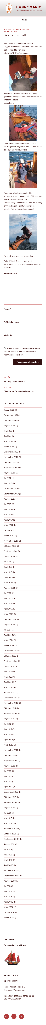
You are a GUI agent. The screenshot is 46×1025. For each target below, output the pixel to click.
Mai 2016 (8, 572)
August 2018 (9, 473)
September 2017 (11, 494)
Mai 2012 (8, 734)
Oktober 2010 (10, 797)
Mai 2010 (8, 818)
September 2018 (11, 467)
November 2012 (11, 703)
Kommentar (10, 273)
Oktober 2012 (10, 708)
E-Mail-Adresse (12, 322)
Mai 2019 (8, 431)
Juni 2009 (8, 855)
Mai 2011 (8, 781)
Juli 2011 (7, 771)
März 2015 (8, 614)
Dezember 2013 (11, 651)
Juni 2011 (8, 776)
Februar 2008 (10, 912)
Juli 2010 (8, 813)
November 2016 (11, 541)
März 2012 (8, 745)
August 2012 (9, 719)
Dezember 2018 (11, 452)
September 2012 (11, 713)
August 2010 (9, 808)
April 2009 (8, 865)
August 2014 (9, 624)
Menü (24, 20)
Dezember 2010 (11, 792)
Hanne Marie (28, 7)
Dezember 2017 (11, 488)
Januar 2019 (9, 447)
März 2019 (8, 441)
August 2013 (9, 666)
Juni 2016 (8, 567)
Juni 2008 (8, 891)
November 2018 (11, 457)
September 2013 (11, 661)
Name (7, 309)
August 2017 (9, 499)
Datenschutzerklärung (15, 945)
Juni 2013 (8, 672)
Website (8, 335)
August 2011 (9, 766)
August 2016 (9, 556)
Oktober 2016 (10, 546)
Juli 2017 (7, 504)
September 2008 (11, 876)
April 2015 (8, 609)
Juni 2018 (8, 483)
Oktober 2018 (10, 462)
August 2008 (10, 881)
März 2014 (8, 640)
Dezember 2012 (11, 698)
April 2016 (8, 577)
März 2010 (8, 823)
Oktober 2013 (10, 656)
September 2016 (11, 551)
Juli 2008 (8, 886)
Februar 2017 (9, 530)
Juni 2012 (8, 729)
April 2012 (8, 739)
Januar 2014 (9, 645)
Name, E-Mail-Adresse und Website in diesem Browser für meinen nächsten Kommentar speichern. (22, 351)
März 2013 (8, 687)
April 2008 (8, 902)
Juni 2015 (8, 598)
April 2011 (8, 787)
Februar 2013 (9, 692)
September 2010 (11, 802)
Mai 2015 (8, 603)
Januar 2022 (9, 410)
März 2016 (8, 583)
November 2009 (11, 829)
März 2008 (9, 907)
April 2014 (8, 635)
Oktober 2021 (10, 420)
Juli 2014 (8, 630)
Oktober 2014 (10, 619)
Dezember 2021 (11, 415)
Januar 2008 (9, 917)
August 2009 (10, 844)
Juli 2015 (8, 593)
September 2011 (11, 760)
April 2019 (8, 436)
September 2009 (11, 839)
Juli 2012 (7, 724)
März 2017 (8, 525)
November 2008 (11, 870)
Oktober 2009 (10, 834)
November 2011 (11, 750)
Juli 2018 (8, 478)
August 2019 (9, 426)
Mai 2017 (8, 515)
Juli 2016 (8, 562)
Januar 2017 (9, 536)
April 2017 (8, 520)
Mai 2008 (8, 896)
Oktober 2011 (10, 755)
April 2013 (8, 682)
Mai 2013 (8, 677)
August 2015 (9, 588)
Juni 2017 (8, 509)
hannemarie (10, 32)
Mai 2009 (8, 860)
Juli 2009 (8, 849)
